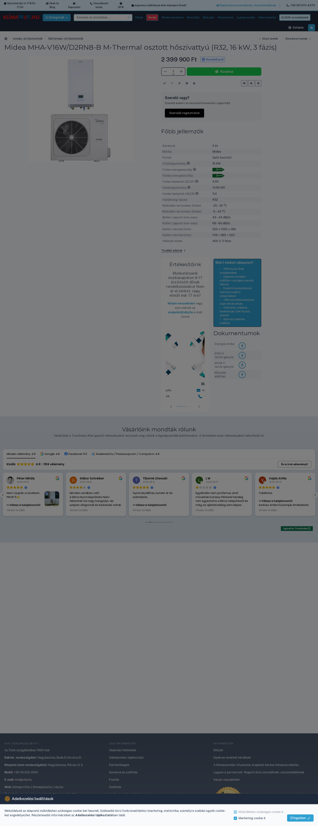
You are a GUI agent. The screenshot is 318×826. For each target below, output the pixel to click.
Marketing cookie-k (252, 818)
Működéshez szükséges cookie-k (261, 812)
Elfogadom (298, 818)
